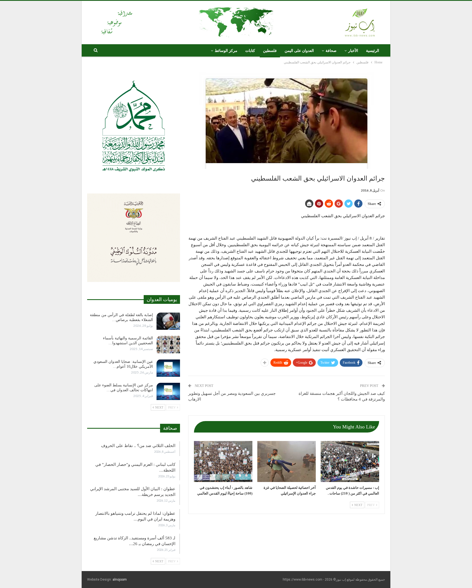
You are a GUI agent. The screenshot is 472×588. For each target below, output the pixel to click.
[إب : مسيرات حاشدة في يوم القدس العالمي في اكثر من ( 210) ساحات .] (350, 461)
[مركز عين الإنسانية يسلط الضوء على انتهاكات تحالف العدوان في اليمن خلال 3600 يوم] (168, 391)
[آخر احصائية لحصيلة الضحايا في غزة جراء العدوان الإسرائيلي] (286, 461)
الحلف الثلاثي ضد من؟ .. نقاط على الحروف (138, 445)
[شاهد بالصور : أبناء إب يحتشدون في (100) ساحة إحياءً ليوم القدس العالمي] (223, 461)
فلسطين (270, 51)
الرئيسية (372, 51)
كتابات (250, 51)
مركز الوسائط (226, 51)
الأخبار (353, 51)
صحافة (331, 51)
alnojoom (120, 579)
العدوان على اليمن (299, 51)
